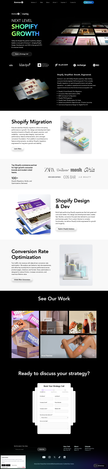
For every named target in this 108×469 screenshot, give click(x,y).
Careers (72, 463)
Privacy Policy (43, 463)
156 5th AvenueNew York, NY (67, 449)
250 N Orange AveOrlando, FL (89, 449)
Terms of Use (37, 463)
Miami (76, 446)
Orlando (87, 446)
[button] (36, 2)
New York (66, 446)
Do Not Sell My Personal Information (55, 463)
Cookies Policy (67, 463)
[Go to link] (18, 2)
